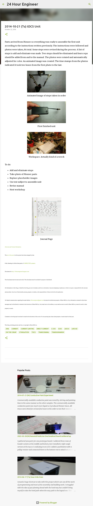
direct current (43, 329)
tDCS (34, 332)
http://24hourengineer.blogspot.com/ (20, 271)
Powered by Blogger (48, 503)
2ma (7, 329)
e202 (60, 329)
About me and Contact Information (13, 247)
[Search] (41, 4)
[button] (6, 34)
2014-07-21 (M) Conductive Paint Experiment (35, 395)
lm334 (67, 329)
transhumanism (58, 332)
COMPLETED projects (29, 263)
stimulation (24, 332)
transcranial (43, 332)
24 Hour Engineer (22, 4)
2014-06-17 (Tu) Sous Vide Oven (30, 477)
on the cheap (11, 332)
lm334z (74, 329)
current (15, 329)
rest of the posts (10, 255)
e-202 (54, 329)
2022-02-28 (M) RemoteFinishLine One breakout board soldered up (44, 436)
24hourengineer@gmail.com (37, 300)
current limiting (27, 329)
